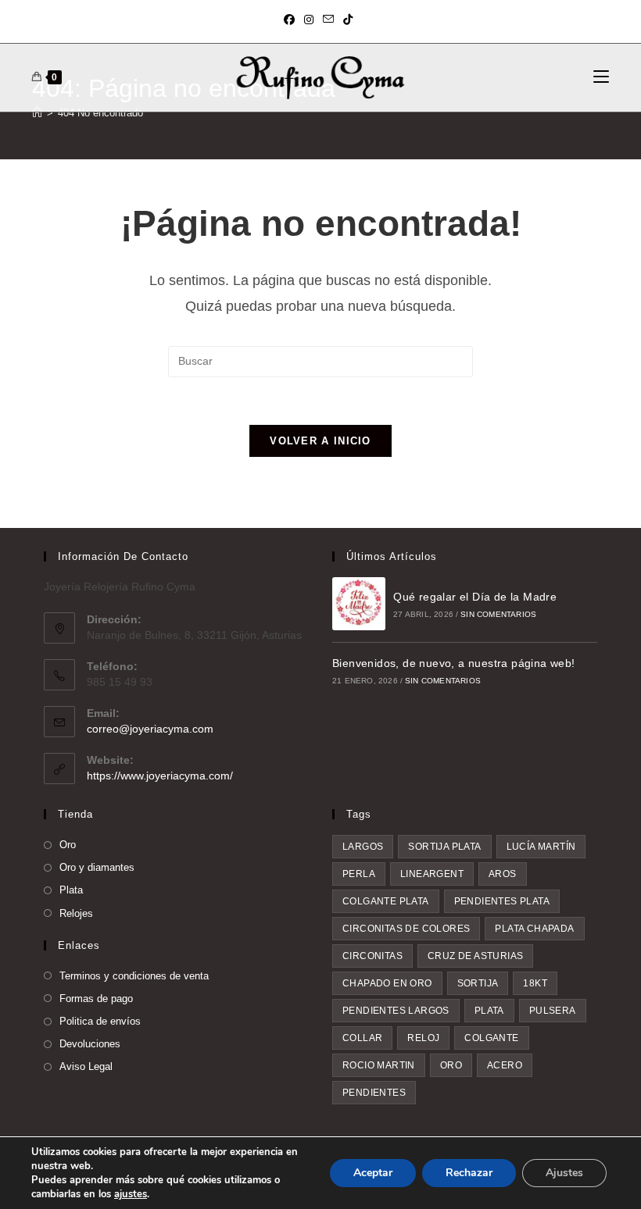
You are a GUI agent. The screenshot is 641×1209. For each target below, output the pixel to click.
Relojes (76, 913)
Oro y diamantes (96, 867)
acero (504, 1065)
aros (503, 873)
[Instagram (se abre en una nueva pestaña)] (308, 19)
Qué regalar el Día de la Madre (475, 596)
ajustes (130, 1194)
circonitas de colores (406, 928)
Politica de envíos (100, 1021)
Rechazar (469, 1172)
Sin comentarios (498, 614)
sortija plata (444, 846)
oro (451, 1065)
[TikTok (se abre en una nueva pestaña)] (347, 19)
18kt (535, 983)
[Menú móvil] (601, 77)
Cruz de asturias (475, 955)
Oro (67, 845)
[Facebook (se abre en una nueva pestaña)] (291, 19)
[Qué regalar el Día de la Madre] (358, 603)
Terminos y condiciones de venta (134, 976)
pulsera (552, 1010)
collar (362, 1037)
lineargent (432, 873)
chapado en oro (387, 983)
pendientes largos (395, 1010)
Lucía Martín (541, 846)
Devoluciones (89, 1044)
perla (358, 873)
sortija (478, 983)
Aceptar (372, 1172)
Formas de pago (96, 998)
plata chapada (534, 928)
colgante (491, 1037)
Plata (71, 890)
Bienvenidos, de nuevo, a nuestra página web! (453, 663)
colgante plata (385, 901)
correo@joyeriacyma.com (150, 728)
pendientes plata (502, 901)
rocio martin (378, 1065)
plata (489, 1010)
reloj (423, 1037)
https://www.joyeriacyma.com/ (160, 775)
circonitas (372, 955)
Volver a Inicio (320, 441)
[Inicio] (37, 113)
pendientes (374, 1092)
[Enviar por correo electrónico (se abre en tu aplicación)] (328, 19)
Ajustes (564, 1172)
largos (362, 846)
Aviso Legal (86, 1066)
